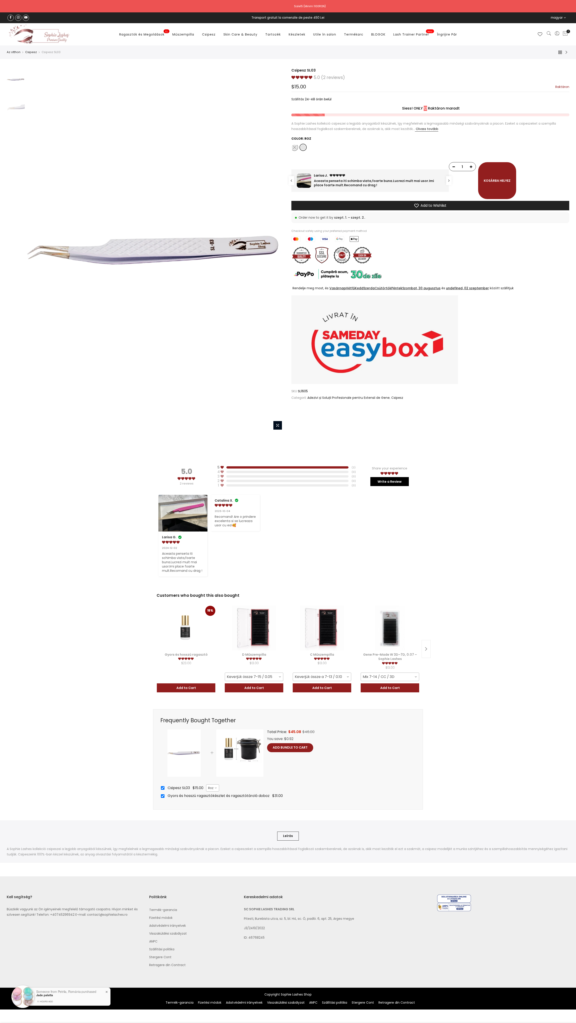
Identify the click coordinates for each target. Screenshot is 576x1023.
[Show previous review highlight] (291, 180)
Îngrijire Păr (447, 34)
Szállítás (297, 99)
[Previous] (35, 250)
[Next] (277, 250)
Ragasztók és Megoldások (143, 33)
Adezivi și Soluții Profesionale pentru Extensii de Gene (348, 397)
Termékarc (353, 34)
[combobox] (254, 677)
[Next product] (426, 649)
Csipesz (209, 34)
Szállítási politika (161, 949)
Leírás (288, 836)
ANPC (153, 941)
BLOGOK (378, 34)
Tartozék (273, 34)
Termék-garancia (163, 910)
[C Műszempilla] (322, 628)
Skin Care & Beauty (240, 34)
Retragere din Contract (167, 965)
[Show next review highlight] (449, 180)
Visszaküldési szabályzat (168, 933)
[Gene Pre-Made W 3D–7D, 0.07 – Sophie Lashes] (390, 628)
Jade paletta (44, 995)
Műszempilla (183, 34)
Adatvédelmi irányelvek (167, 925)
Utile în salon (324, 34)
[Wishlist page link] (540, 34)
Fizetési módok (161, 917)
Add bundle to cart (290, 747)
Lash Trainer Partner (413, 33)
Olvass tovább (426, 129)
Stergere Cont (160, 957)
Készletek (297, 34)
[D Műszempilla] (254, 628)
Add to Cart (186, 688)
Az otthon (13, 52)
